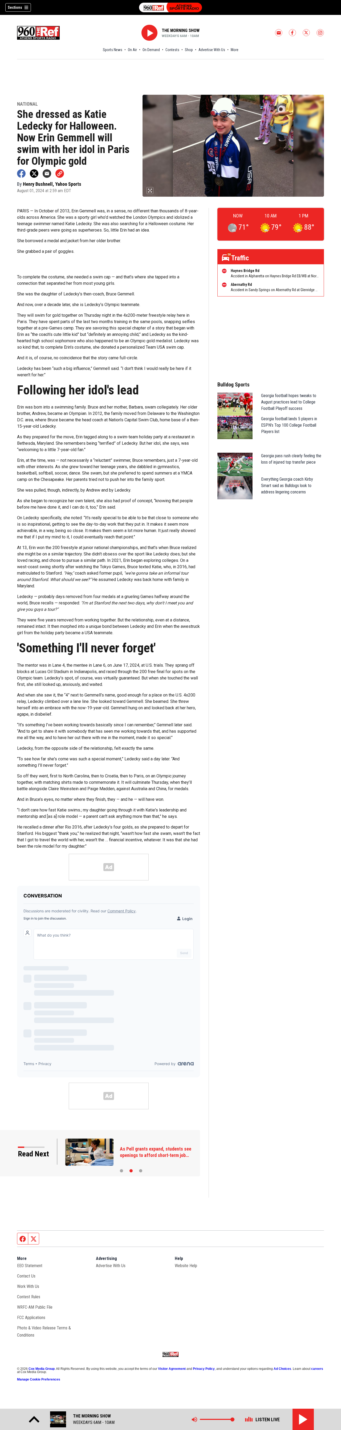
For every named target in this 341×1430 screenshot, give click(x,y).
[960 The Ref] (170, 7)
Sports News (112, 50)
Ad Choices (282, 1369)
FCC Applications (31, 1317)
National (27, 104)
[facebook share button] (21, 173)
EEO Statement (29, 1265)
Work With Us (28, 1286)
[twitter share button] (34, 173)
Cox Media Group (42, 1369)
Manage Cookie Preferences (38, 1379)
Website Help (186, 1265)
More (234, 50)
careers (317, 1369)
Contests (172, 50)
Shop (189, 50)
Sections (15, 7)
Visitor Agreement (172, 1369)
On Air (132, 50)
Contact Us (26, 1276)
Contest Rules (28, 1296)
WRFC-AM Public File (34, 1307)
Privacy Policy (204, 1369)
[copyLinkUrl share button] (59, 173)
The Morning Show (181, 30)
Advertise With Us (211, 50)
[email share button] (47, 173)
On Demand (151, 50)
